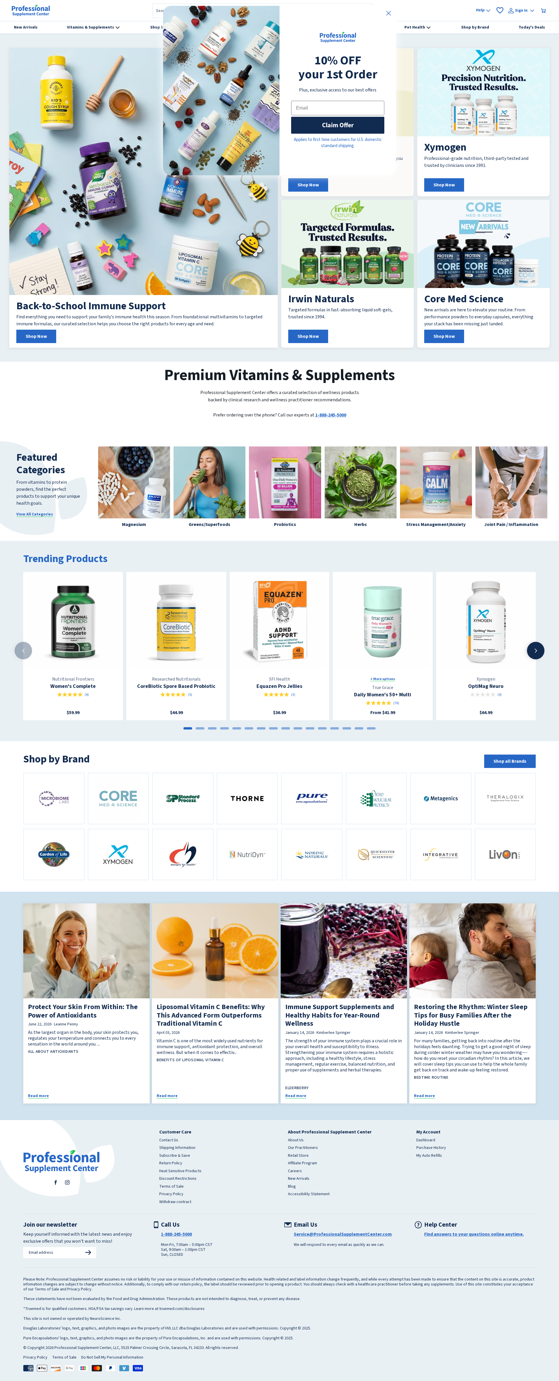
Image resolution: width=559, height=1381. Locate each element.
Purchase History (431, 1148)
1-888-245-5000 (330, 415)
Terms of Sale (171, 1186)
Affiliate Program (302, 1163)
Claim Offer (338, 125)
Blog (292, 1186)
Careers (295, 1171)
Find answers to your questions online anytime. (474, 1234)
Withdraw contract (175, 1202)
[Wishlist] (499, 10)
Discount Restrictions (178, 1179)
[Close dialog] (388, 13)
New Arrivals (298, 1179)
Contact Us (168, 1140)
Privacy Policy (171, 1194)
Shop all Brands (509, 761)
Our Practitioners (303, 1148)
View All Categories (34, 514)
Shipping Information (177, 1148)
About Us (296, 1140)
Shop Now (36, 336)
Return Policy (170, 1163)
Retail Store (298, 1156)
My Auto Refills (429, 1156)
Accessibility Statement (309, 1194)
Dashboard (425, 1140)
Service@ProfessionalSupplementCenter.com (343, 1234)
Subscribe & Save (174, 1156)
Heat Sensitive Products (180, 1171)
